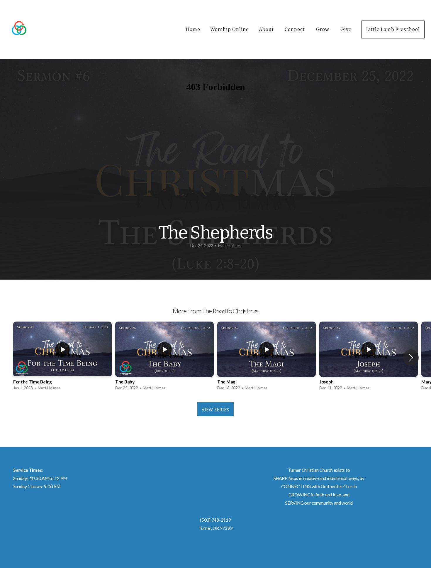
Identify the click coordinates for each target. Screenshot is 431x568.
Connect (295, 29)
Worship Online (229, 29)
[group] (62, 357)
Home (193, 29)
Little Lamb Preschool (393, 29)
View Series (215, 409)
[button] (411, 357)
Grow (323, 29)
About (267, 29)
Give (346, 29)
